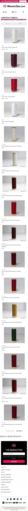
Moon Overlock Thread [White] (8, 121)
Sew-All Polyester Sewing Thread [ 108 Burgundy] (12, 195)
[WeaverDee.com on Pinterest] (21, 499)
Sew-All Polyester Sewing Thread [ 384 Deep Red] (12, 424)
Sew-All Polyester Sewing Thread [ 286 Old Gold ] (12, 322)
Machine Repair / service (7, 479)
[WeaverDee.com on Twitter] (7, 499)
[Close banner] (26, 1)
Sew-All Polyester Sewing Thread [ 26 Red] (10, 297)
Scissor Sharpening (6, 482)
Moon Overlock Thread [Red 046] (8, 96)
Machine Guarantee (6, 477)
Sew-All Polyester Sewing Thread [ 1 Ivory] (10, 170)
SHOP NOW (22, 1)
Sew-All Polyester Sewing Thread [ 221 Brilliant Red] (11, 272)
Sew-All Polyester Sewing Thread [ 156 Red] (10, 220)
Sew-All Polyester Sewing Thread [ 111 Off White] (11, 146)
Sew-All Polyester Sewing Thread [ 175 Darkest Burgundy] (11, 245)
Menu (6, 12)
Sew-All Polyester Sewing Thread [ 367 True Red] (11, 373)
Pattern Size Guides (6, 492)
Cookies (3, 484)
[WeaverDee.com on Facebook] (11, 499)
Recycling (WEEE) (5, 489)
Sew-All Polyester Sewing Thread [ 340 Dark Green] (11, 348)
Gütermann (4, 144)
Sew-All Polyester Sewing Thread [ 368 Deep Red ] (12, 399)
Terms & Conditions (6, 474)
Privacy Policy (4, 487)
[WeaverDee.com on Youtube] (14, 499)
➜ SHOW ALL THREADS (21, 19)
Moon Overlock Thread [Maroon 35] (9, 72)
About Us (3, 467)
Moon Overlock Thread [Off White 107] (9, 47)
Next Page (19, 431)
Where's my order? (6, 469)
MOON (3, 45)
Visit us (3, 472)
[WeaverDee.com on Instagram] (17, 499)
